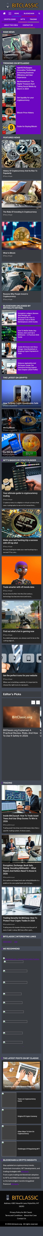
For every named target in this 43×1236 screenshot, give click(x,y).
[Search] (39, 13)
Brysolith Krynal (9, 825)
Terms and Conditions (13, 1215)
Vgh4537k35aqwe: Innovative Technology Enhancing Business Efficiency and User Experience (26, 73)
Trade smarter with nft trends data (18, 587)
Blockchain (29, 13)
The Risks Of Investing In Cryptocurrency (20, 212)
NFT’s (23, 19)
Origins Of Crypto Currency (27, 1116)
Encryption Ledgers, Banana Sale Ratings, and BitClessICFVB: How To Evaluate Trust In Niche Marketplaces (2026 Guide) (28, 317)
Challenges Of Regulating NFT (29, 1149)
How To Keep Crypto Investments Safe (20, 403)
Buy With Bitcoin (9, 452)
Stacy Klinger (9, 58)
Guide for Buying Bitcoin (27, 126)
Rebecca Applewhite (11, 406)
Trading (33, 19)
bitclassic (15, 1184)
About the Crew (11, 25)
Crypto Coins (10, 19)
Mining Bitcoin (9, 428)
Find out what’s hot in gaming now (18, 631)
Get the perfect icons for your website (20, 675)
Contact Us (28, 25)
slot (15, 942)
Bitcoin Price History (25, 113)
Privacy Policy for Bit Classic (21, 1212)
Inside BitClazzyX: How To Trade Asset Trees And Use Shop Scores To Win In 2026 (21, 818)
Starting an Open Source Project (19, 1086)
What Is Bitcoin (9, 253)
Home (16, 13)
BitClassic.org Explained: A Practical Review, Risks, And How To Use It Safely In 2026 (20, 733)
